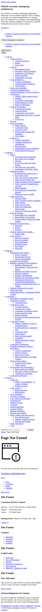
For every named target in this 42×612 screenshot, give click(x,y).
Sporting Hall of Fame (23, 363)
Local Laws (19, 119)
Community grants (17, 305)
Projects (13, 121)
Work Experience (21, 76)
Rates (12, 155)
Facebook (9, 539)
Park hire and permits (23, 421)
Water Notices (20, 203)
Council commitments (23, 351)
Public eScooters (21, 390)
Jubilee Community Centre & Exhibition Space (26, 325)
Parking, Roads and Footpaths (21, 232)
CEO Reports (20, 86)
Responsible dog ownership (25, 215)
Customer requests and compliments (23, 143)
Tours (12, 426)
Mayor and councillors (18, 88)
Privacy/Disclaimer (13, 560)
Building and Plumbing (23, 276)
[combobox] (13, 40)
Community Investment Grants (26, 311)
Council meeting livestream (25, 84)
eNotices (18, 161)
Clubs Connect (20, 365)
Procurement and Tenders (19, 253)
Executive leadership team (20, 90)
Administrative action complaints (27, 148)
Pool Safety (19, 246)
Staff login (9, 558)
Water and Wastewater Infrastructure (23, 208)
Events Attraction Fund (23, 313)
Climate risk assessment (23, 374)
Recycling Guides (21, 176)
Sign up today (6, 589)
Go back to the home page (13, 473)
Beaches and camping (18, 413)
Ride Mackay (20, 392)
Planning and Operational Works (27, 278)
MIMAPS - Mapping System (16, 568)
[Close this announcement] (2, 30)
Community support (17, 301)
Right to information (22, 105)
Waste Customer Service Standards (28, 182)
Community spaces (17, 321)
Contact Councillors (22, 140)
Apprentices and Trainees (24, 73)
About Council (15, 59)
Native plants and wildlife (24, 369)
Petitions (18, 98)
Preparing (18, 226)
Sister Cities (19, 65)
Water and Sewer (16, 196)
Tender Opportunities (23, 259)
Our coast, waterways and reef (26, 371)
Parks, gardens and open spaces (21, 415)
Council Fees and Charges (24, 113)
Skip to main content (8, 2)
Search (3, 430)
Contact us (5, 28)
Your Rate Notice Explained (25, 157)
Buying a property (21, 240)
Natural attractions (17, 407)
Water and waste (16, 290)
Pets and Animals (16, 213)
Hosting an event (21, 386)
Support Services (21, 353)
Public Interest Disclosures (24, 151)
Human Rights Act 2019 (24, 103)
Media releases (20, 126)
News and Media (16, 123)
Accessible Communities (24, 101)
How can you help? (22, 355)
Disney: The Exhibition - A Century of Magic (25, 383)
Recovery (18, 230)
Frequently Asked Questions (25, 71)
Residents (9, 153)
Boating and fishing (17, 411)
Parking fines (20, 234)
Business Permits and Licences (21, 288)
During (17, 228)
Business (9, 251)
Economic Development (19, 261)
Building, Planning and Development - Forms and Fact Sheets (26, 267)
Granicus (4, 610)
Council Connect (21, 130)
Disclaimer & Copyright (10, 606)
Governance (14, 94)
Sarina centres (20, 334)
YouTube (9, 541)
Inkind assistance (21, 315)
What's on (14, 380)
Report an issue (20, 146)
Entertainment (15, 401)
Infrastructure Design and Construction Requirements (25, 281)
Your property (15, 236)
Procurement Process (22, 257)
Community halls (21, 332)
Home (3, 432)
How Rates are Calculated (24, 159)
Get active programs (17, 396)
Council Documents (17, 107)
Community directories (18, 376)
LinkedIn (9, 543)
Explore (8, 378)
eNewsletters (19, 136)
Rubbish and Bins (16, 171)
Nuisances (19, 249)
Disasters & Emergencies (19, 223)
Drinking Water (20, 198)
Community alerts (21, 128)
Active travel (15, 388)
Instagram (9, 537)
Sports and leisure (16, 424)
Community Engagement (19, 344)
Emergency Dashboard (14, 564)
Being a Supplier (21, 255)
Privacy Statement (26, 606)
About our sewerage (22, 205)
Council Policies (21, 111)
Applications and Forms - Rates (26, 169)
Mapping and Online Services (26, 271)
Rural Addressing (21, 242)
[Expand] (13, 57)
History (17, 63)
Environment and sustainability (21, 367)
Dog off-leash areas (22, 417)
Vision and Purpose (22, 61)
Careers (13, 67)
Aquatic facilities (16, 409)
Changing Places (21, 303)
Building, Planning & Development (23, 263)
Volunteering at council (23, 78)
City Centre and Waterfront (20, 399)
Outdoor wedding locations (25, 419)
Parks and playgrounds (23, 336)
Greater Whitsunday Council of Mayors (24, 92)
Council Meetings (16, 80)
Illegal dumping (20, 188)
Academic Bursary (22, 307)
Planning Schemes (21, 274)
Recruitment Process (22, 69)
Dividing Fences (21, 244)
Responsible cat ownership (25, 217)
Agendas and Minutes (23, 82)
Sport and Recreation (18, 361)
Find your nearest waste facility (26, 178)
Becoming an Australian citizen (21, 299)
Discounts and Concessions (25, 167)
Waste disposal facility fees (25, 180)
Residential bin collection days (26, 173)
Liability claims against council (26, 96)
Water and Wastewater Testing (26, 211)
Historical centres (16, 403)
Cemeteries (19, 338)
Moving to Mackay (22, 238)
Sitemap (9, 562)
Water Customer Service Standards (27, 201)
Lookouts (13, 405)
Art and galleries (16, 394)
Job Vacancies (11, 566)
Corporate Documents (23, 109)
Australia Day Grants (23, 309)
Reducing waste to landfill (24, 194)
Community (10, 296)
